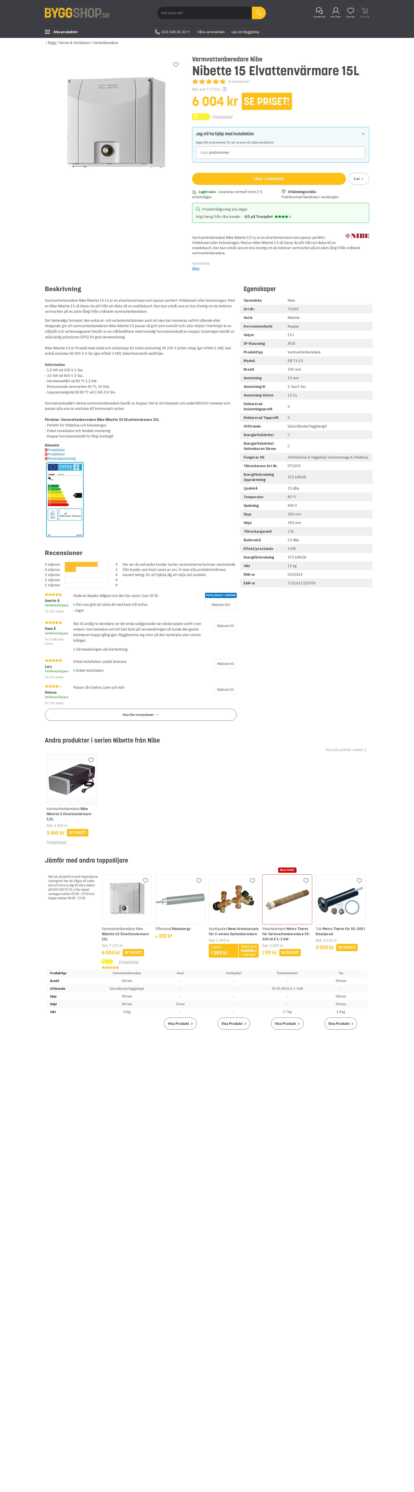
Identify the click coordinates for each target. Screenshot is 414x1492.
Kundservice (319, 16)
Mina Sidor (336, 16)
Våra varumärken (211, 32)
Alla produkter (65, 32)
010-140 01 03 (174, 32)
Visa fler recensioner (138, 715)
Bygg (52, 43)
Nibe (195, 268)
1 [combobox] (357, 179)
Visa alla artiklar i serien (344, 750)
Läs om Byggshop (245, 32)
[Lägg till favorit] (175, 64)
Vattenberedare (105, 43)
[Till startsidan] (77, 13)
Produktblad (222, 117)
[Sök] (259, 13)
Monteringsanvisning (62, 458)
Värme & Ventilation (74, 43)
